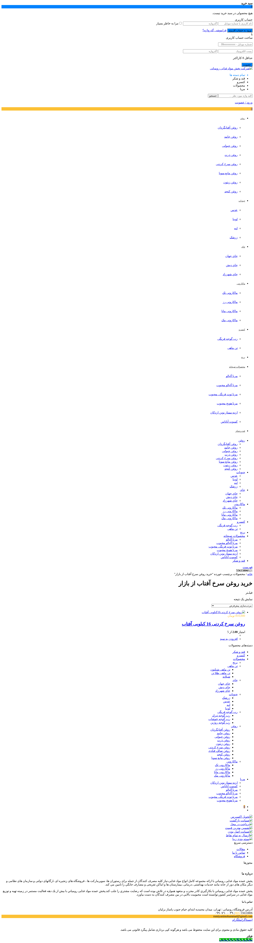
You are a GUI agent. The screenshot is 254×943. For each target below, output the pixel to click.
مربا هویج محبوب (227, 403)
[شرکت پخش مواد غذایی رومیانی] (231, 68)
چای (242, 490)
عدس (234, 210)
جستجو (213, 95)
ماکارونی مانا (229, 311)
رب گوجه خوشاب (219, 719)
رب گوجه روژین (220, 722)
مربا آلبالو (232, 376)
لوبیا (235, 219)
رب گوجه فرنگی (227, 338)
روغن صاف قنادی (219, 750)
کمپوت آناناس (229, 421)
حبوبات (240, 472)
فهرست (248, 567)
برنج (242, 532)
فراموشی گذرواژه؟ (214, 30)
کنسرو (241, 521)
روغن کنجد (231, 191)
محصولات (239, 658)
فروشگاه (239, 856)
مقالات (241, 849)
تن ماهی (232, 348)
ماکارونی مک (229, 320)
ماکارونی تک (230, 292)
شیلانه (226, 676)
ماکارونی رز (230, 302)
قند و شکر (238, 560)
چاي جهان (231, 256)
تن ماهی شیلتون (220, 669)
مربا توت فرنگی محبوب (223, 394)
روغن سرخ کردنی (227, 164)
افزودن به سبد (229, 638)
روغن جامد (231, 136)
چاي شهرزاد (230, 274)
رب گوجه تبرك (221, 715)
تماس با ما (238, 852)
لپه (236, 228)
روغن (241, 440)
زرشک (234, 237)
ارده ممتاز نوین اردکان (224, 412)
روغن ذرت (231, 155)
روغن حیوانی (230, 145)
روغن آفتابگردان (228, 127)
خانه (250, 574)
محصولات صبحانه (234, 535)
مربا (242, 779)
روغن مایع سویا (228, 173)
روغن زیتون (230, 182)
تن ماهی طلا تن (220, 673)
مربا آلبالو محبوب (227, 385)
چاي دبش (232, 265)
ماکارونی (239, 504)
